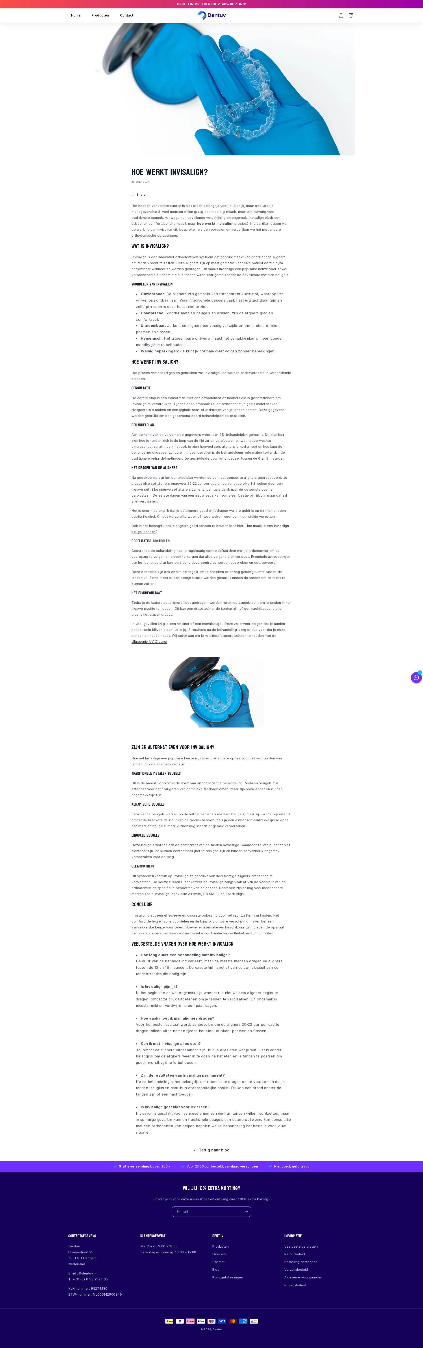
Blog (215, 1269)
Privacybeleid (295, 1285)
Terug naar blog (214, 1150)
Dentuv (217, 1329)
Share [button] (141, 194)
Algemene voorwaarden (303, 1277)
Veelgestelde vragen (301, 1246)
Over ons (219, 1254)
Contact (218, 1262)
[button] (331, 15)
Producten (220, 1246)
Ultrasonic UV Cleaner (149, 641)
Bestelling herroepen (301, 1262)
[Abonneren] (246, 1211)
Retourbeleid (294, 1254)
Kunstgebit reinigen (227, 1277)
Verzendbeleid (296, 1269)
